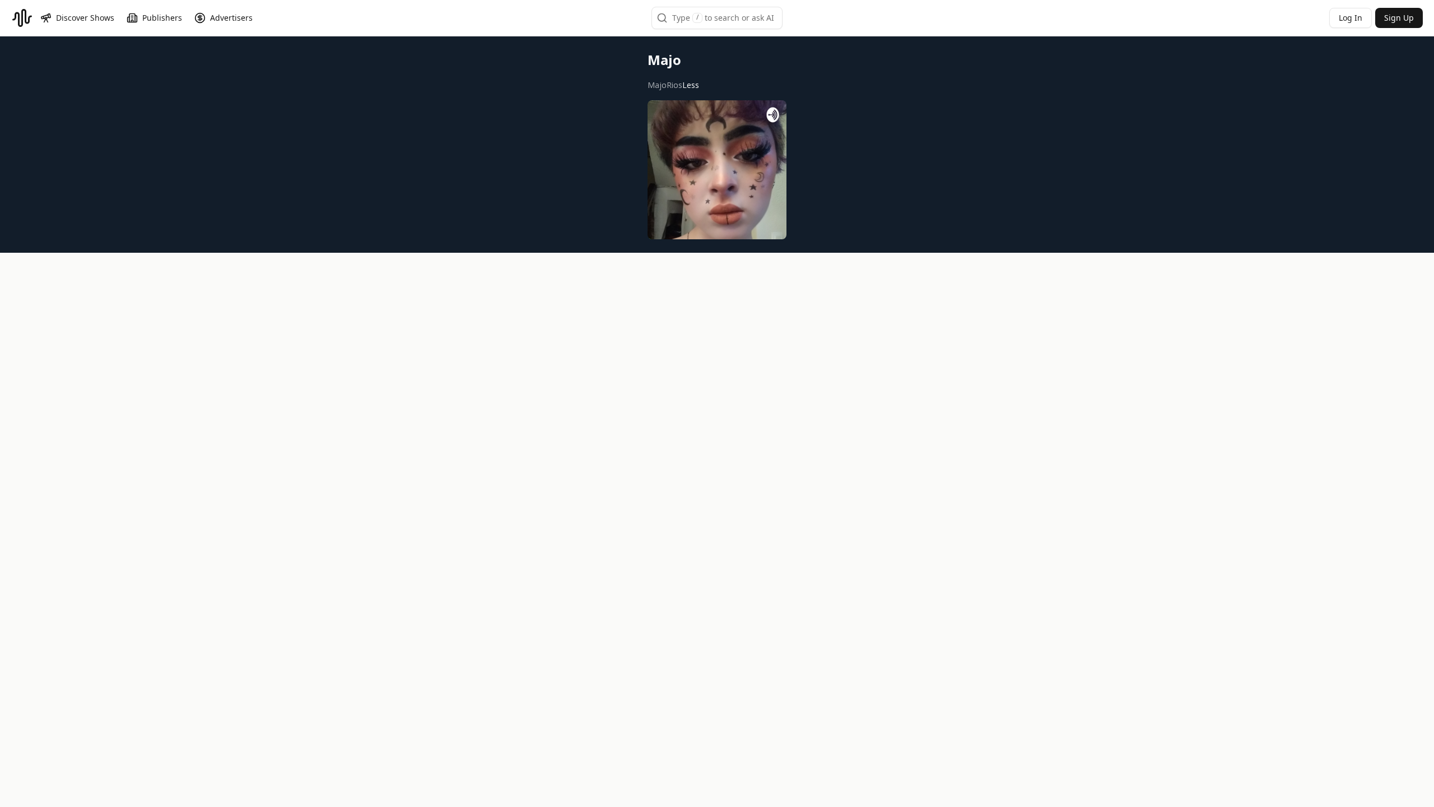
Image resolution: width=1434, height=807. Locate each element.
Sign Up (1399, 17)
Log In (1350, 17)
